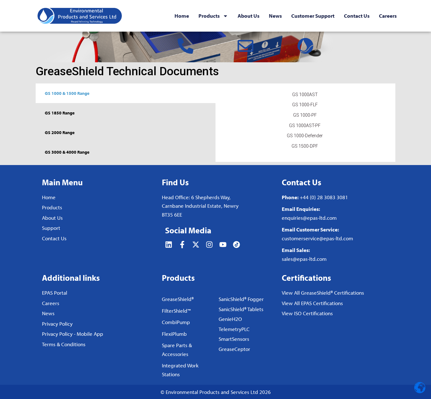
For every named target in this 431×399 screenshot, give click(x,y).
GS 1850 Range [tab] (59, 113)
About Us (248, 16)
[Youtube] (223, 244)
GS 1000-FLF (305, 104)
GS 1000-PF (305, 115)
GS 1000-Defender (305, 135)
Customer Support (312, 16)
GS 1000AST (305, 94)
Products (209, 16)
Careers (388, 16)
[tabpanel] (305, 122)
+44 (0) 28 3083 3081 (324, 197)
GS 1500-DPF (305, 146)
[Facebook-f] (182, 244)
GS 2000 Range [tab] (59, 132)
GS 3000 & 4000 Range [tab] (67, 152)
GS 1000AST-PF (305, 125)
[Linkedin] (168, 244)
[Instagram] (209, 244)
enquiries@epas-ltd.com (309, 217)
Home (181, 16)
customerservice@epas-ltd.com (317, 238)
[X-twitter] (195, 244)
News (275, 16)
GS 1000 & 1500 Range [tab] (67, 93)
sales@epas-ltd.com (304, 258)
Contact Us (356, 16)
